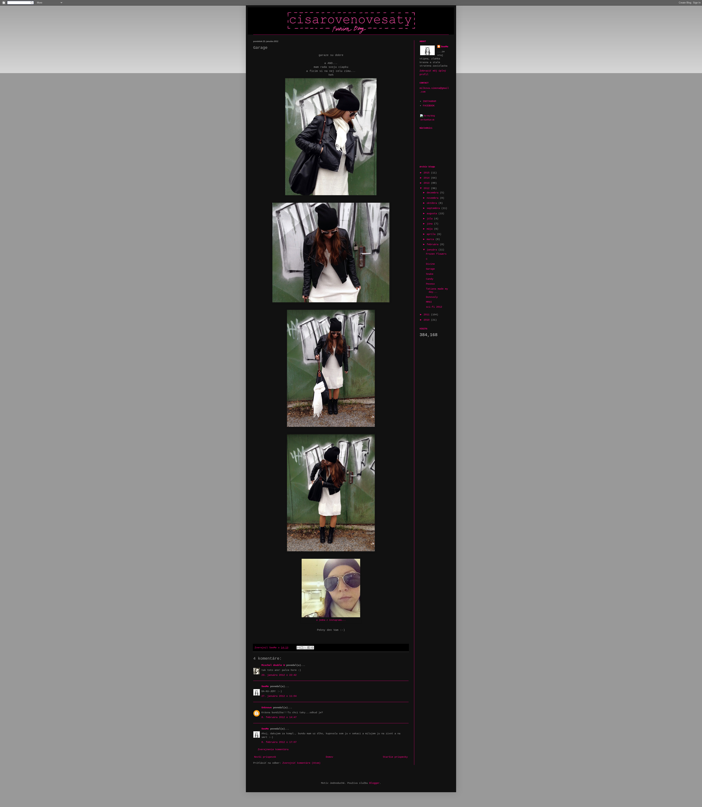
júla (430, 218)
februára (433, 244)
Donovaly (432, 297)
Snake (429, 274)
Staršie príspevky (395, 756)
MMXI (429, 302)
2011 (427, 314)
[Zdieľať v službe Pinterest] (312, 647)
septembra (434, 208)
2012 (427, 188)
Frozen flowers (436, 253)
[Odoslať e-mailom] (298, 647)
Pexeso (430, 283)
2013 (427, 183)
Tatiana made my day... (437, 290)
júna (430, 223)
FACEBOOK (429, 105)
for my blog (429, 115)
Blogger (374, 783)
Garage (430, 268)
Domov (329, 756)
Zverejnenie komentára (273, 749)
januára (432, 249)
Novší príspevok (265, 756)
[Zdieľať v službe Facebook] (309, 647)
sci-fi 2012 (434, 306)
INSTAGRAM (429, 101)
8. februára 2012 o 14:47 (279, 717)
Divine (430, 263)
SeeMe (265, 686)
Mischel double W (273, 665)
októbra (432, 203)
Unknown (266, 707)
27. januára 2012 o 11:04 (279, 696)
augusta (432, 213)
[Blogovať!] (302, 647)
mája (430, 228)
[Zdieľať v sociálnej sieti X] (305, 647)
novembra (433, 197)
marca (431, 239)
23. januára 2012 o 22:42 (279, 675)
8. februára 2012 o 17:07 (279, 742)
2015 (427, 172)
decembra (433, 192)
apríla (432, 234)
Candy (429, 278)
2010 (427, 319)
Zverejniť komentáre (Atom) (301, 762)
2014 (427, 177)
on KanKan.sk (427, 119)
